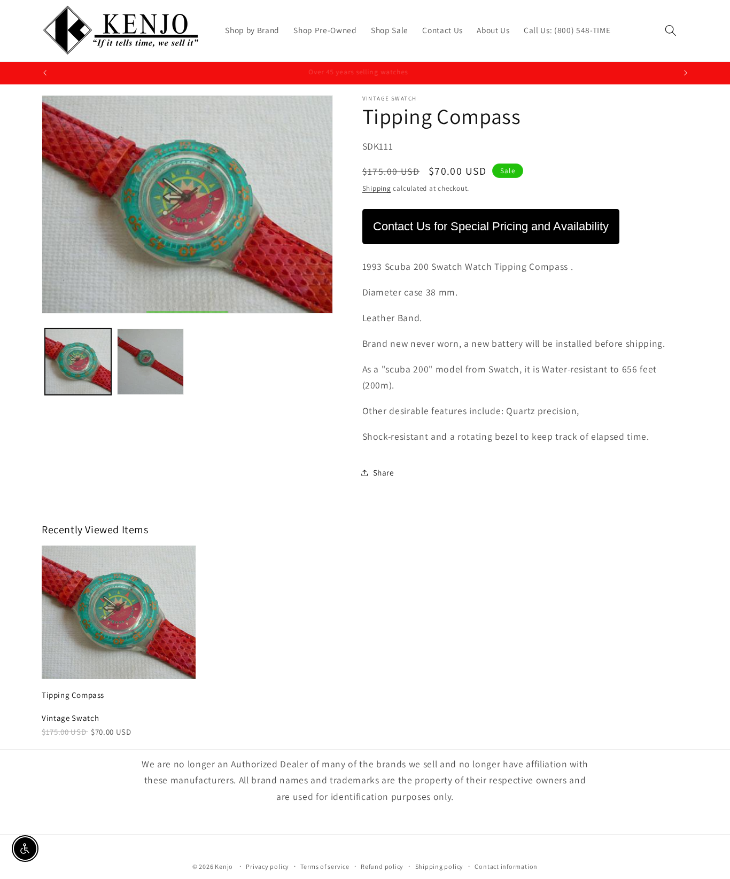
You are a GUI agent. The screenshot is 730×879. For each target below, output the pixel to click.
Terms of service (324, 867)
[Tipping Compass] (119, 612)
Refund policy (382, 867)
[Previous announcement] (45, 73)
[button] (671, 30)
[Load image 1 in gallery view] (78, 362)
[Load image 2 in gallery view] (150, 362)
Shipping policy (439, 867)
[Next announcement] (685, 73)
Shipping (376, 188)
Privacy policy (267, 867)
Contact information (506, 867)
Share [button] (383, 473)
